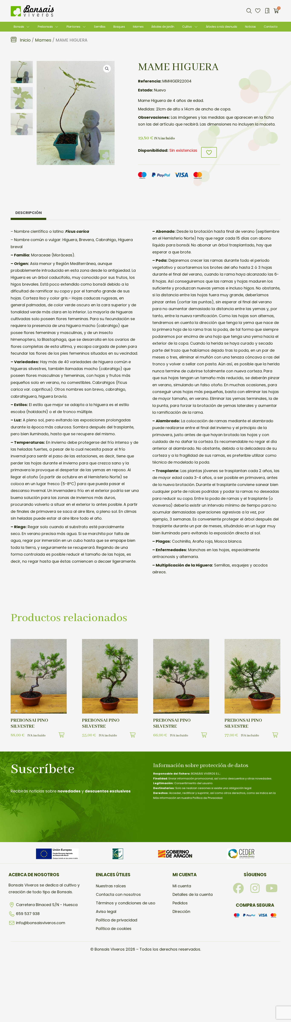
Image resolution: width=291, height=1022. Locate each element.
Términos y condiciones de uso (125, 903)
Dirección (181, 911)
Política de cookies (113, 928)
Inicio (25, 40)
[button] (249, 11)
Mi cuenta (182, 886)
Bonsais (19, 27)
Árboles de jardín (162, 27)
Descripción (28, 212)
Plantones (73, 27)
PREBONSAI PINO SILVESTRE (29, 723)
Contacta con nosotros (118, 894)
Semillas (99, 27)
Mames (138, 27)
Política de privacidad (116, 920)
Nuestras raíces (111, 886)
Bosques (119, 27)
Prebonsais (45, 27)
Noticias (250, 27)
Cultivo (187, 27)
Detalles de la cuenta (193, 894)
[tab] (28, 214)
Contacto (270, 27)
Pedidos (180, 903)
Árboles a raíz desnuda (221, 27)
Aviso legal (106, 911)
